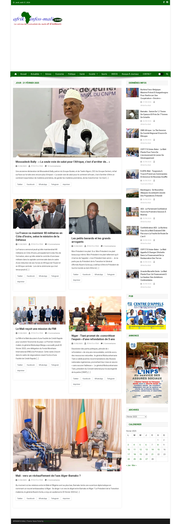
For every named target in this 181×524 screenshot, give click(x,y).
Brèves (48, 74)
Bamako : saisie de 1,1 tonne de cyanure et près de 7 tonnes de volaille (154, 114)
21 (152, 454)
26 (141, 459)
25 (135, 459)
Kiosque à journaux (130, 74)
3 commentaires (53, 244)
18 (135, 454)
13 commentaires (54, 166)
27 (146, 459)
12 (141, 449)
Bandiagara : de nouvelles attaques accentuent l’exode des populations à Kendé (152, 193)
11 (135, 449)
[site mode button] (161, 74)
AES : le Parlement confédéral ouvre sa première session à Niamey (153, 212)
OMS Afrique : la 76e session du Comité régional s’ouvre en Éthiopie (153, 133)
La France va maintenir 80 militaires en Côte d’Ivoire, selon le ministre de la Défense (39, 236)
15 (158, 449)
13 (146, 449)
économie (60, 74)
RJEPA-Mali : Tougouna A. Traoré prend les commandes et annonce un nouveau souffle (153, 174)
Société (92, 74)
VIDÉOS (114, 74)
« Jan (128, 465)
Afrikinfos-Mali (37, 166)
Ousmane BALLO (146, 184)
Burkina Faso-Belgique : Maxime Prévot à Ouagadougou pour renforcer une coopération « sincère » (154, 94)
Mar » (134, 465)
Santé (82, 74)
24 (129, 459)
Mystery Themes (50, 521)
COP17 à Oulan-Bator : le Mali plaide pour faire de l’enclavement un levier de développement (153, 153)
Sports (104, 74)
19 (141, 454)
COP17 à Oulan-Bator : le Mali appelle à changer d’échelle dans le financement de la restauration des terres (153, 253)
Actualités (35, 74)
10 (129, 449)
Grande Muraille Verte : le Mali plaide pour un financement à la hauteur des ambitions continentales (153, 275)
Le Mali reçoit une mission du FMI (36, 328)
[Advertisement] (90, 51)
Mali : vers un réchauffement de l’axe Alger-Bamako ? (48, 475)
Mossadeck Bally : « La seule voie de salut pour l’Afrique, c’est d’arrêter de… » (63, 161)
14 (152, 449)
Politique (71, 74)
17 (129, 454)
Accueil (23, 74)
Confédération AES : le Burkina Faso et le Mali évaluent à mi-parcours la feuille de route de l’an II (154, 232)
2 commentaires (109, 246)
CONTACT (147, 74)
